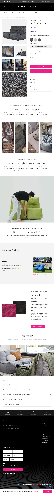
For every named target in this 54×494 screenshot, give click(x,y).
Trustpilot (37, 1)
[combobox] (6, 459)
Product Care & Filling (46, 436)
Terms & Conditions (46, 430)
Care (31, 86)
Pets (24, 12)
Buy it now (41, 71)
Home (3, 17)
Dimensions (32, 79)
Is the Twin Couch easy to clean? (12, 399)
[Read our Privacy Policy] (21, 466)
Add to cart (41, 66)
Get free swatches (38, 326)
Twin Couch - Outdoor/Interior (19, 17)
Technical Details (34, 82)
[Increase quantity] (39, 60)
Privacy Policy (45, 440)
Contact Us (44, 426)
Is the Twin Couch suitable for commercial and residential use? (21, 390)
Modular (18, 12)
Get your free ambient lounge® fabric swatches (41, 51)
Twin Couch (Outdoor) (9, 17)
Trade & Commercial (37, 12)
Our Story (44, 423)
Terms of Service (45, 432)
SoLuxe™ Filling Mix (34, 89)
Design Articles (45, 428)
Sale (49, 12)
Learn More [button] (36, 491)
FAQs (43, 434)
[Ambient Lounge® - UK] (27, 7)
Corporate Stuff (45, 442)
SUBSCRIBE (12, 469)
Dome (29, 12)
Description (32, 76)
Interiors (6, 12)
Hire (44, 12)
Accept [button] (47, 491)
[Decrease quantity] (31, 60)
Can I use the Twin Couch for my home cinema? (16, 394)
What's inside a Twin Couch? (11, 404)
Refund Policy (45, 438)
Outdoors (12, 12)
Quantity (32, 57)
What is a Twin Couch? (9, 385)
